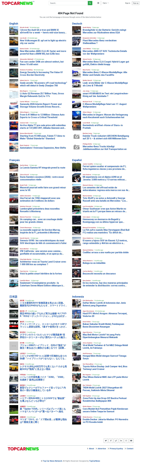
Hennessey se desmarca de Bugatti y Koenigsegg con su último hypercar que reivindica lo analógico (103, 220)
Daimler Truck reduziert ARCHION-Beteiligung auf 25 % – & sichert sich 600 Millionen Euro (106, 137)
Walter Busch (87, 80)
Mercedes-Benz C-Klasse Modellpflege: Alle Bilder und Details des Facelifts (105, 73)
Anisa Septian (88, 343)
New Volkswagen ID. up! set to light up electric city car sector (43, 41)
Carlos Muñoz (88, 271)
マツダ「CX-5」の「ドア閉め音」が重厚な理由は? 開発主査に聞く (43, 420)
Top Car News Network (52, 461)
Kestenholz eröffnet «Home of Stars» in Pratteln (103, 126)
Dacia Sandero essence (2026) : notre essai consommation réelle (42, 178)
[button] (105, 3)
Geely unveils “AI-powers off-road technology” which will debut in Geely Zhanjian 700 (43, 84)
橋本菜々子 (23, 311)
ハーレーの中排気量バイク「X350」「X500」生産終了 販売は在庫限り (42, 378)
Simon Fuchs (87, 59)
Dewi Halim (87, 322)
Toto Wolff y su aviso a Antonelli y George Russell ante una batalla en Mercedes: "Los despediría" (104, 199)
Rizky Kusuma (88, 417)
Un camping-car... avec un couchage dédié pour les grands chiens (41, 220)
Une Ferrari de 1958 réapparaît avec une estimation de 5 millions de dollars (40, 199)
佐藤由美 (23, 417)
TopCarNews (94, 461)
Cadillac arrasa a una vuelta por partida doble (106, 252)
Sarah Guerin (25, 238)
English (13, 23)
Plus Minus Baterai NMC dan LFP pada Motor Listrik (105, 378)
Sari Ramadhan (88, 364)
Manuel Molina (88, 250)
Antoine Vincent (25, 206)
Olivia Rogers (25, 112)
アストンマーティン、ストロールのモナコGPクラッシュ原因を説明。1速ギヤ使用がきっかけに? (43, 325)
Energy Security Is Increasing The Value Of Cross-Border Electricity (41, 73)
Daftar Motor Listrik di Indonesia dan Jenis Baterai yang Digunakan (104, 304)
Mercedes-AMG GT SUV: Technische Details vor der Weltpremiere (105, 52)
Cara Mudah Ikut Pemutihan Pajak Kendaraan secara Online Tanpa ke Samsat (105, 410)
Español (77, 160)
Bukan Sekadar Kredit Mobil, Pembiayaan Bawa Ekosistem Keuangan (103, 325)
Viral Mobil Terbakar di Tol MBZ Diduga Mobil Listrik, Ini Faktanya (105, 346)
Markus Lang (87, 133)
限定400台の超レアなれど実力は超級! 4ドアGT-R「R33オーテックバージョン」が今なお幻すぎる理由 (43, 314)
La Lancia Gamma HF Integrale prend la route (42, 167)
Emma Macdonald (26, 133)
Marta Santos (87, 196)
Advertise (102, 449)
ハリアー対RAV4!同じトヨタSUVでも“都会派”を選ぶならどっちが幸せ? (42, 399)
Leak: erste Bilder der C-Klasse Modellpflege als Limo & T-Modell (105, 84)
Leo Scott (23, 38)
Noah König (87, 27)
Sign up (135, 3)
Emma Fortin (24, 48)
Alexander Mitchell (27, 59)
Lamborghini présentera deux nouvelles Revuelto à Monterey (40, 210)
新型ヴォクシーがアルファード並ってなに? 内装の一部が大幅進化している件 (43, 389)
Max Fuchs (87, 70)
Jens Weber (87, 48)
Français (14, 160)
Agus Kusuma (88, 332)
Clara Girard (24, 174)
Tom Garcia (24, 271)
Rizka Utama (87, 406)
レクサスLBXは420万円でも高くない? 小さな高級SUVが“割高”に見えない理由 (43, 367)
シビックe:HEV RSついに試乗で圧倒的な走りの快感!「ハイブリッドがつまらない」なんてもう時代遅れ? (43, 357)
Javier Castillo (88, 164)
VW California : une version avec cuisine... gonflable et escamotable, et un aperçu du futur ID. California (41, 252)
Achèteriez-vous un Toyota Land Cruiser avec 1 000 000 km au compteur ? (43, 263)
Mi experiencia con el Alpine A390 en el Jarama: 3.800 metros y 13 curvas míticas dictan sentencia (104, 178)
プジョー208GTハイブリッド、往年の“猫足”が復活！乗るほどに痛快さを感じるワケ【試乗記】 (43, 346)
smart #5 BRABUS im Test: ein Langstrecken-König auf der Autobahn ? (105, 94)
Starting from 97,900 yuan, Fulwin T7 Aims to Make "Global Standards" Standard (42, 137)
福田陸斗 (23, 385)
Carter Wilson (25, 101)
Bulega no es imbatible (94, 263)
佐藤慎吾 (23, 406)
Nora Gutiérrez (88, 238)
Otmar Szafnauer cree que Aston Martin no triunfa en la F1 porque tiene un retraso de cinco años (104, 210)
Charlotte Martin (26, 259)
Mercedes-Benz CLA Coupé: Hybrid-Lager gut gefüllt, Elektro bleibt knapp (106, 63)
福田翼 (22, 300)
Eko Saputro (87, 374)
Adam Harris (24, 80)
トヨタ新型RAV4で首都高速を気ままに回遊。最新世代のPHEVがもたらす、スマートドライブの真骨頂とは (42, 304)
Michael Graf (87, 101)
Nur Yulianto (87, 385)
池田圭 (22, 364)
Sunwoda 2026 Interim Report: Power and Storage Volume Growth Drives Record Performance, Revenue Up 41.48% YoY (41, 105)
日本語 (13, 296)
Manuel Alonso (88, 185)
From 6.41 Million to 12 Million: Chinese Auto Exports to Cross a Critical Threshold (42, 116)
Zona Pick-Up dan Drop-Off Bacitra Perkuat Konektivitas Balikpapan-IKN (105, 399)
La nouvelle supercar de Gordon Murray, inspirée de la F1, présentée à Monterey (40, 231)
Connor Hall (24, 123)
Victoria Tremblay (26, 70)
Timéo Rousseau (26, 227)
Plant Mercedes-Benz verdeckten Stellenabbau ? (100, 41)
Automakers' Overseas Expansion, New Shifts (43, 147)
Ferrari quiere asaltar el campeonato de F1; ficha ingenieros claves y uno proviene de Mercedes (104, 167)
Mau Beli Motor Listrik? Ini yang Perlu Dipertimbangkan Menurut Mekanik (101, 336)
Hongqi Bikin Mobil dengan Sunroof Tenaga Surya (104, 357)
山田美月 (23, 353)
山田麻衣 (23, 396)
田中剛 (22, 343)
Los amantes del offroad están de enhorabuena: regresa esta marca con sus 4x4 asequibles (106, 188)
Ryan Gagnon (25, 145)
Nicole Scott (24, 27)
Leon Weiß (86, 123)
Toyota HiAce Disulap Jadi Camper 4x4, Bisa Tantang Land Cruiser (105, 367)
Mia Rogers (24, 91)
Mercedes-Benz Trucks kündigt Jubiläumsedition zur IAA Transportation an (105, 147)
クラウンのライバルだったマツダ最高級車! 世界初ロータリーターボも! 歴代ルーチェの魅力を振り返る (42, 336)
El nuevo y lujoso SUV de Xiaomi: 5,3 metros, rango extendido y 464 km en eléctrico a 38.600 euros (105, 241)
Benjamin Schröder (90, 38)
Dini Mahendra (88, 300)
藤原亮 (22, 322)
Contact (130, 449)
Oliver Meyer (87, 112)
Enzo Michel (24, 249)
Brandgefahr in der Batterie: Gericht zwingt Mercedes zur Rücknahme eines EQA (104, 31)
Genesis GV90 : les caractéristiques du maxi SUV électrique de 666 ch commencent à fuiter (43, 241)
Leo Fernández (88, 206)
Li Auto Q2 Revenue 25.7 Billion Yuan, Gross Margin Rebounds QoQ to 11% (42, 94)
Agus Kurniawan (88, 311)
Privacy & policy (116, 449)
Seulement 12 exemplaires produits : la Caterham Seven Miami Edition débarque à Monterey (41, 284)
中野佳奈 (23, 374)
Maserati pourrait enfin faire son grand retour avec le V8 (43, 188)
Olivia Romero (88, 260)
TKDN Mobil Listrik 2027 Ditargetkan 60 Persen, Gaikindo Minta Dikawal (102, 389)
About (91, 449)
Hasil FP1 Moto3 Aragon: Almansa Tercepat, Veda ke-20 (105, 314)
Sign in (127, 3)
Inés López (87, 217)
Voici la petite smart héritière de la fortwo (41, 273)
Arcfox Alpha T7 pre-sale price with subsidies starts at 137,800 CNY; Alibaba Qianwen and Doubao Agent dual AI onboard (43, 126)
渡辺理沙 (23, 332)
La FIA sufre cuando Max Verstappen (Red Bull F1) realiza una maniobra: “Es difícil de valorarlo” (106, 231)
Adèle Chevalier (26, 196)
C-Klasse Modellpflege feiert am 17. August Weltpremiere (105, 105)
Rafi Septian (87, 396)
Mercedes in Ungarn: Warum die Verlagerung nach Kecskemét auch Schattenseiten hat (105, 116)
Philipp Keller (88, 144)
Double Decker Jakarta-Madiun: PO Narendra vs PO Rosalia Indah (105, 420)
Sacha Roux (24, 165)
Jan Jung (86, 91)
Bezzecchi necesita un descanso (99, 273)
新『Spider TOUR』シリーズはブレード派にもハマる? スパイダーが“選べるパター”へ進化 (43, 410)
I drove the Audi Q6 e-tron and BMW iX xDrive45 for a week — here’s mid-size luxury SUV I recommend (42, 31)
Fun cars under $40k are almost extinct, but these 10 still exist (42, 63)
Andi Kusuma (87, 353)
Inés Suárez (87, 174)
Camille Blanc (25, 280)
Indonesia (78, 296)
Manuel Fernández (89, 227)
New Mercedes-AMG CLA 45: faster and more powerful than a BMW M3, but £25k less (43, 52)
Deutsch (77, 23)
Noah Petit (24, 185)
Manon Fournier (26, 217)
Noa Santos (87, 280)
